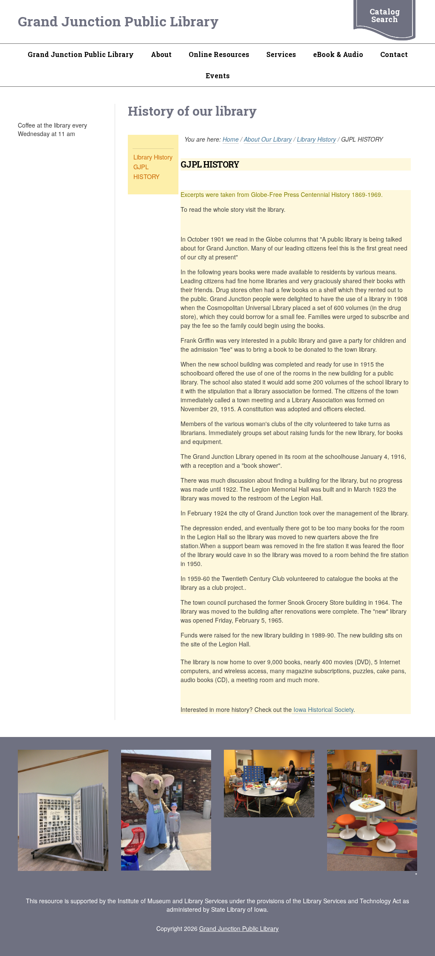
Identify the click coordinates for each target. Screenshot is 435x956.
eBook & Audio (338, 54)
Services (281, 54)
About (161, 54)
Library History (152, 156)
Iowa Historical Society (322, 709)
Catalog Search (385, 15)
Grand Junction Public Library (118, 21)
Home (231, 139)
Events (218, 75)
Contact (394, 54)
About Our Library (268, 139)
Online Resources (219, 54)
